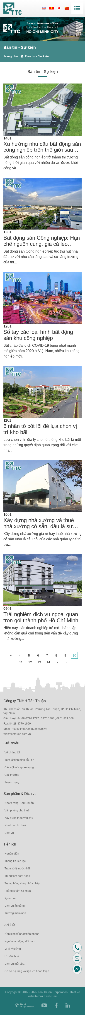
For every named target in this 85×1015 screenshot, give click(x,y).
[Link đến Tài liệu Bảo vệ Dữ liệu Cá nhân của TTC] (24, 1005)
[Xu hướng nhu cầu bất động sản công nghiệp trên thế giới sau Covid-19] (42, 109)
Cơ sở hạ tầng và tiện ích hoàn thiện (27, 971)
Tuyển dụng (12, 782)
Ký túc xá (10, 898)
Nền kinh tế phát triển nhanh (22, 934)
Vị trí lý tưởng (13, 948)
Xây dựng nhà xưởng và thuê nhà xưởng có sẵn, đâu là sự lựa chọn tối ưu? (38, 523)
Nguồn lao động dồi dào (19, 941)
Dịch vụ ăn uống (15, 905)
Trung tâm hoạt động (17, 876)
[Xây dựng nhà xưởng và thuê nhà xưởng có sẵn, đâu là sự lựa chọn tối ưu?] (42, 486)
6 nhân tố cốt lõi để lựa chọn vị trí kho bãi (40, 429)
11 (21, 662)
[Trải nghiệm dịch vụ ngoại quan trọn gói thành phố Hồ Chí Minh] (42, 580)
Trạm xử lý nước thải (17, 868)
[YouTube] (44, 1005)
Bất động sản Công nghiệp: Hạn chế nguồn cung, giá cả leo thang (41, 241)
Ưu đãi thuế (12, 956)
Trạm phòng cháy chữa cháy (22, 883)
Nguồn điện (12, 853)
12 (30, 662)
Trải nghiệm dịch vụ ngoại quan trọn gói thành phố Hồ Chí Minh (40, 617)
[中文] (67, 8)
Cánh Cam (51, 996)
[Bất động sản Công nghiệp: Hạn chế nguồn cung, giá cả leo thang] (42, 204)
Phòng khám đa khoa (18, 890)
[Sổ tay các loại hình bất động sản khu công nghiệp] (42, 298)
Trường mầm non (15, 913)
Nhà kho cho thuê (15, 825)
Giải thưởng (12, 774)
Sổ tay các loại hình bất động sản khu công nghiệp (38, 335)
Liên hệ (80, 958)
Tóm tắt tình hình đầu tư (19, 760)
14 (48, 662)
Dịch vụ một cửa (14, 963)
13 (39, 662)
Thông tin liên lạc (15, 861)
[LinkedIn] (67, 1005)
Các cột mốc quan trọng (19, 767)
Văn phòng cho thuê (17, 810)
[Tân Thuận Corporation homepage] (12, 8)
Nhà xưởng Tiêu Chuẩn (19, 803)
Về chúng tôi (12, 752)
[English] (44, 8)
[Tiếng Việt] (51, 8)
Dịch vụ (9, 832)
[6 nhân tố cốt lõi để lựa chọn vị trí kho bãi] (42, 392)
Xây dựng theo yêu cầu (19, 818)
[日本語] (59, 8)
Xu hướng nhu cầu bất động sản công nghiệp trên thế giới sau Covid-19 (42, 147)
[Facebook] (56, 1005)
